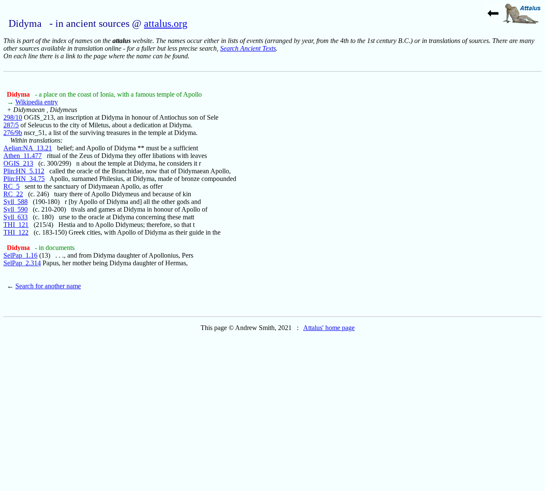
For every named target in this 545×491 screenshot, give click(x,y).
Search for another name (48, 286)
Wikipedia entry (36, 102)
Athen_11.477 (22, 155)
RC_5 (11, 186)
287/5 (11, 125)
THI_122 (16, 232)
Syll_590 (15, 209)
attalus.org (165, 23)
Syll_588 (15, 201)
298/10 (12, 117)
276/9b (12, 132)
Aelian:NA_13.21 (27, 148)
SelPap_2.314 (22, 263)
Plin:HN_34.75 (24, 178)
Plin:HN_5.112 (23, 171)
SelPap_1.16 (20, 255)
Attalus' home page (329, 327)
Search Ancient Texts (248, 48)
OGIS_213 (18, 163)
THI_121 (16, 224)
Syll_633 (15, 217)
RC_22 (13, 194)
